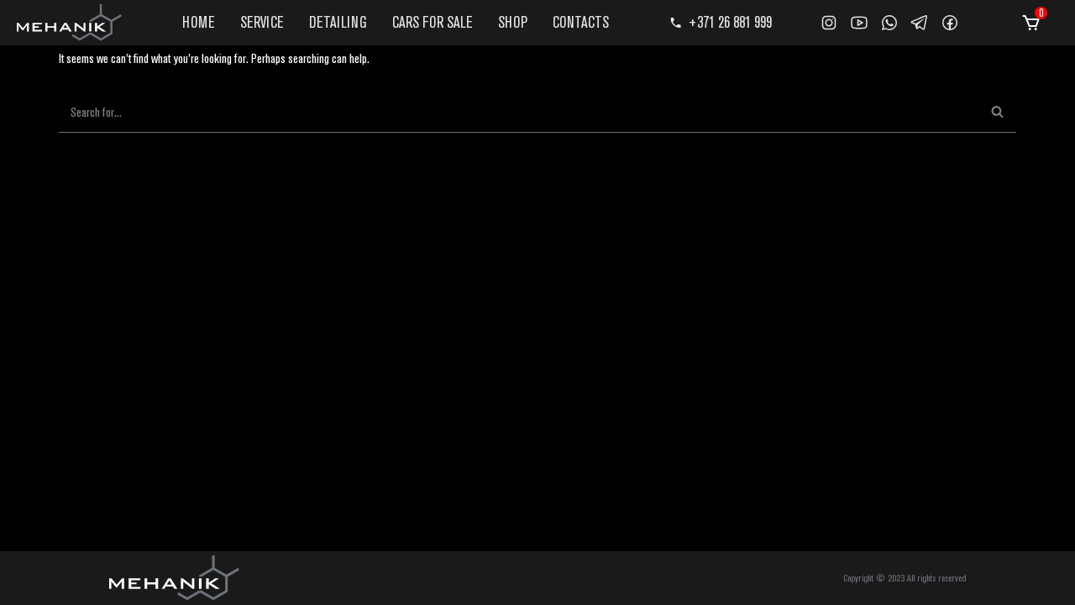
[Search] (997, 112)
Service (262, 22)
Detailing (338, 22)
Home (198, 22)
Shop (512, 22)
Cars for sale (432, 22)
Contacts (581, 22)
